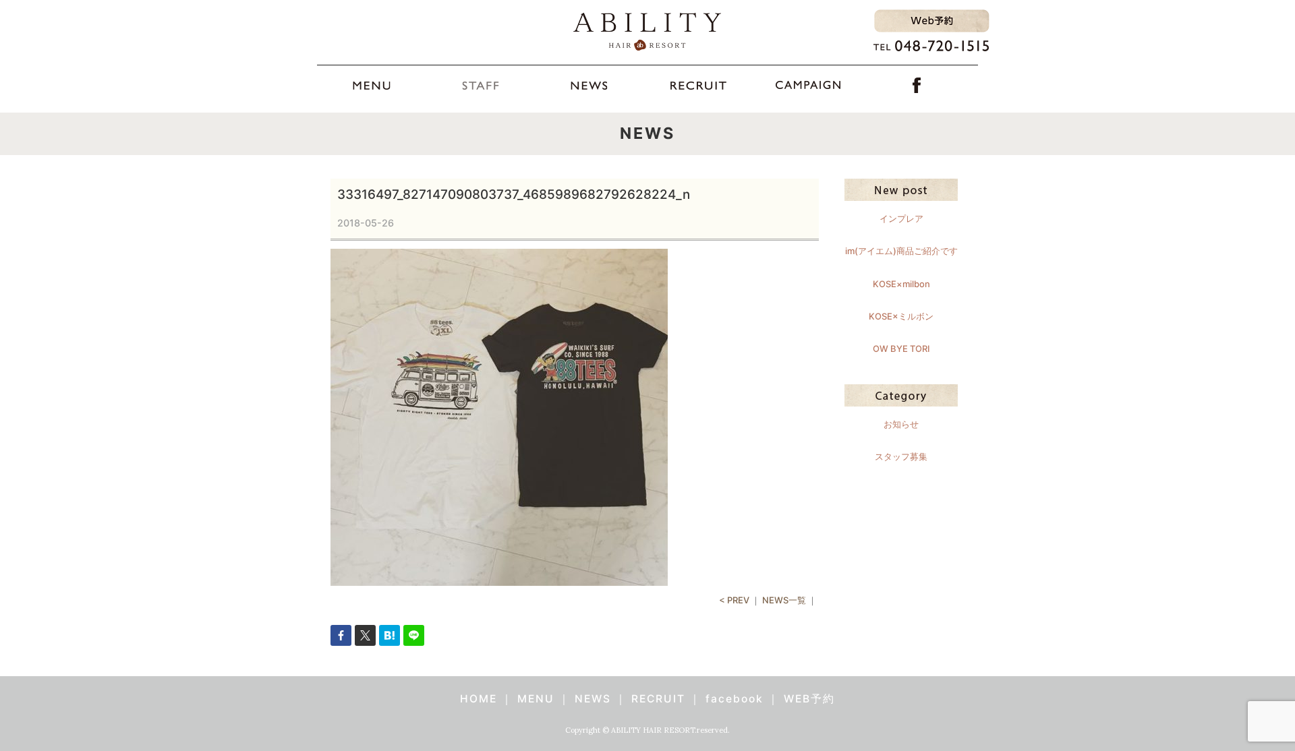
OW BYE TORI (901, 348)
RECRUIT (658, 698)
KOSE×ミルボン (901, 316)
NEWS (593, 698)
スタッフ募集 (901, 456)
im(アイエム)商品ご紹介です (901, 250)
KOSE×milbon (901, 283)
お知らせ (901, 424)
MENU (535, 698)
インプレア (901, 218)
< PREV (734, 600)
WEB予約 (809, 698)
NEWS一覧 (784, 600)
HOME (478, 698)
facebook (735, 698)
